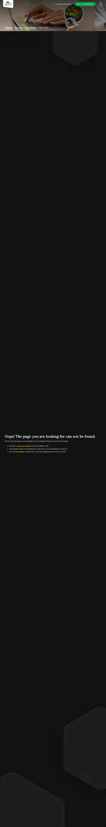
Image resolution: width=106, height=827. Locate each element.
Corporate (18, 28)
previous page (25, 446)
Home (9, 28)
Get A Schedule (85, 4)
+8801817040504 (63, 4)
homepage (20, 452)
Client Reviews (30, 28)
